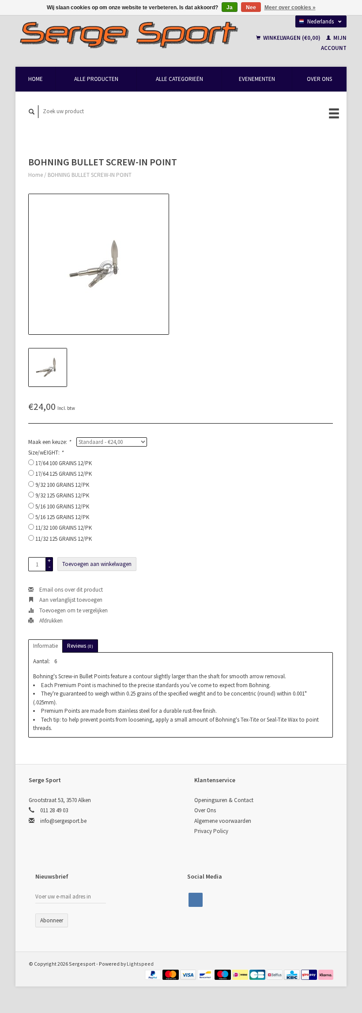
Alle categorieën (179, 79)
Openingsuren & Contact (223, 800)
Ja (229, 7)
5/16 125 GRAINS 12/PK (62, 517)
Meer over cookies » (290, 7)
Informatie (45, 646)
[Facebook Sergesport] (196, 900)
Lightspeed (140, 963)
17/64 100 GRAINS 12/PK (63, 463)
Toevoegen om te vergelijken (73, 610)
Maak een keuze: (49, 442)
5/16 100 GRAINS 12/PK (62, 506)
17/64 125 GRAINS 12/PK (63, 474)
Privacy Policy (211, 831)
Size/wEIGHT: (45, 452)
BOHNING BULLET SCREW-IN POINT (90, 175)
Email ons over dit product (70, 589)
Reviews (80, 646)
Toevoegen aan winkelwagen (97, 564)
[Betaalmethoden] (153, 974)
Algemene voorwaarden (222, 821)
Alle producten (96, 79)
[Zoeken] (31, 111)
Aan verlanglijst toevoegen (70, 600)
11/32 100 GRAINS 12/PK (63, 527)
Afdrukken (50, 620)
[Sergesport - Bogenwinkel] (128, 34)
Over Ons (319, 79)
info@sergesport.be (63, 821)
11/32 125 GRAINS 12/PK (63, 539)
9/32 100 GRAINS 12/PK (62, 485)
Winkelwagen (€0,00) (292, 38)
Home (35, 79)
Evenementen (257, 79)
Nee (251, 7)
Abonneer (51, 920)
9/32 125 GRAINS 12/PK (62, 495)
